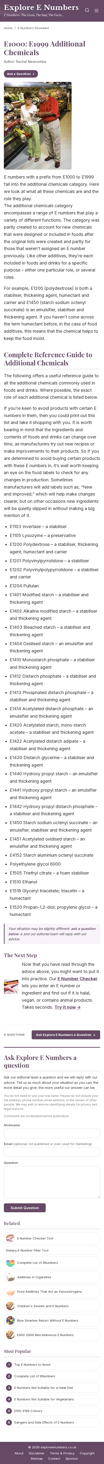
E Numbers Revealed (33, 28)
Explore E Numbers (41, 7)
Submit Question (25, 1208)
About (19, 1453)
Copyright (87, 1453)
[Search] (87, 11)
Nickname (12, 1125)
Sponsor (72, 1458)
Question (11, 1163)
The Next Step (20, 955)
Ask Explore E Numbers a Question (63, 1035)
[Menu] (96, 11)
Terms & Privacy (62, 1453)
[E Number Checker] (11, 988)
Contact (54, 1458)
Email (48, 1144)
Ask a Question (19, 74)
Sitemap (37, 1458)
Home (8, 28)
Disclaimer (37, 1453)
